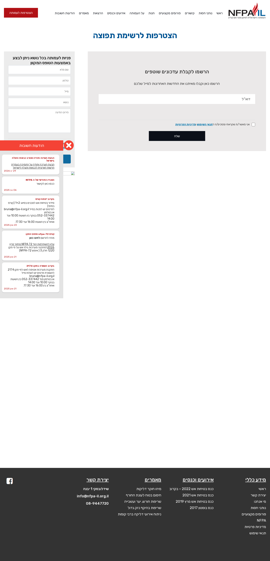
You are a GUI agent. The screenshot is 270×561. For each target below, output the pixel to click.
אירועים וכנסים (116, 13)
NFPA (261, 520)
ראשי (219, 13)
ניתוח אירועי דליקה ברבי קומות (139, 514)
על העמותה (136, 13)
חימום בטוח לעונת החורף (143, 495)
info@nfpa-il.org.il (93, 496)
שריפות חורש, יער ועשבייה (142, 501)
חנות (151, 13)
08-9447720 (97, 503)
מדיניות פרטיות (255, 527)
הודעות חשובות (65, 13)
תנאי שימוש (257, 533)
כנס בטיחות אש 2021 (198, 495)
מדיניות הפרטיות (185, 124)
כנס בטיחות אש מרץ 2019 (195, 501)
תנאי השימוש (205, 124)
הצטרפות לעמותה (21, 13)
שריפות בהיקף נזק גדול (144, 508)
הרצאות (98, 13)
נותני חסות (205, 13)
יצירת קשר (258, 495)
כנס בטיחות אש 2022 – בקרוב (191, 489)
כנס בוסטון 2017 (202, 508)
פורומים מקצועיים (170, 13)
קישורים (189, 13)
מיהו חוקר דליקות (148, 489)
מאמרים (84, 13)
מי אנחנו (260, 501)
